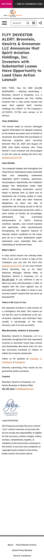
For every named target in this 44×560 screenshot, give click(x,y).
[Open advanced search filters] (34, 23)
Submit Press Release (22, 550)
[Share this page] (40, 23)
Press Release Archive (26, 545)
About (10, 545)
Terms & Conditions (22, 555)
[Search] (28, 23)
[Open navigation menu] (4, 23)
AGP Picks (6, 4)
